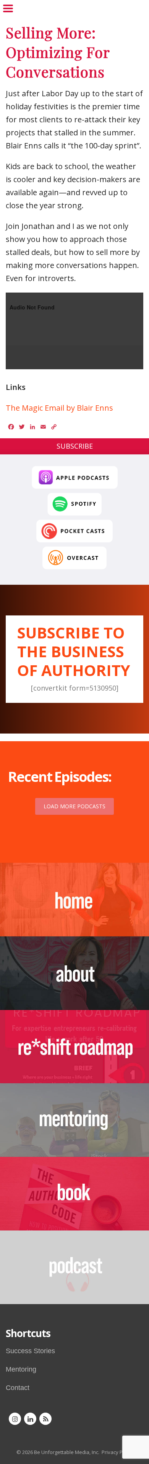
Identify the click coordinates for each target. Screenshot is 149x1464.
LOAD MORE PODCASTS (74, 806)
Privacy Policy (117, 1452)
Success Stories (30, 1351)
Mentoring (21, 1369)
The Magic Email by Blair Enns (59, 408)
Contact (17, 1388)
